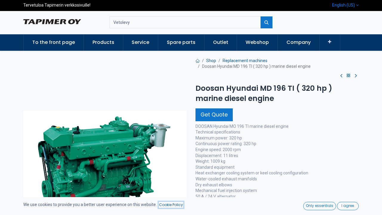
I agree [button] (347, 205)
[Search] (266, 22)
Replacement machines (245, 60)
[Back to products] (348, 76)
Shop (211, 60)
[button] (330, 42)
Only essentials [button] (319, 205)
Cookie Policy (171, 204)
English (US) (343, 5)
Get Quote (214, 114)
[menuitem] (54, 42)
